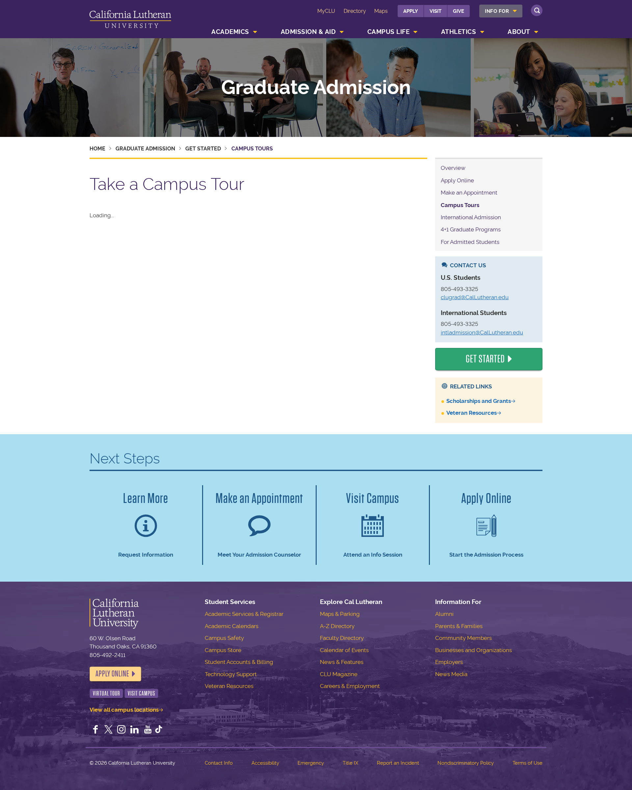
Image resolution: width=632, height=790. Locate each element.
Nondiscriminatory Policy (465, 763)
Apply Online (457, 180)
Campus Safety (224, 638)
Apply (410, 11)
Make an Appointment (469, 192)
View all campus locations (124, 709)
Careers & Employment (350, 686)
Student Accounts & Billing (239, 662)
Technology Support (231, 674)
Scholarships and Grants (478, 401)
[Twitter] (109, 730)
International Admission (471, 217)
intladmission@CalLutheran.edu (482, 332)
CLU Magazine (338, 674)
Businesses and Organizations (473, 650)
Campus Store (223, 650)
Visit (435, 11)
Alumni (444, 614)
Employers (449, 662)
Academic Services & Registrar (244, 614)
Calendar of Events (344, 650)
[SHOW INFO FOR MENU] (515, 11)
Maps (381, 11)
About (519, 32)
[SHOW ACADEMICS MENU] (255, 32)
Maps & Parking (340, 614)
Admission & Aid (308, 32)
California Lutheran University (130, 20)
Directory (355, 11)
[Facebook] (95, 730)
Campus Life (388, 32)
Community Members (463, 638)
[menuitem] (500, 11)
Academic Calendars (231, 626)
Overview (453, 168)
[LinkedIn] (135, 730)
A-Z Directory (337, 626)
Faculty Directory (342, 638)
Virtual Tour (106, 693)
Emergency (311, 763)
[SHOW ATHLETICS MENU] (482, 32)
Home (97, 148)
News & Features (341, 662)
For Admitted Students (470, 242)
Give (458, 11)
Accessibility (265, 763)
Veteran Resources (471, 412)
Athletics (458, 32)
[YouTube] (148, 730)
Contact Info (219, 763)
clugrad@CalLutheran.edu (475, 297)
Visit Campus (141, 693)
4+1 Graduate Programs (471, 229)
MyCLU (326, 11)
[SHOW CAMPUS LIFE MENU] (415, 32)
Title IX (350, 763)
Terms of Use (527, 763)
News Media (451, 674)
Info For (497, 11)
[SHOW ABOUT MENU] (536, 32)
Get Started (203, 148)
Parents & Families (459, 626)
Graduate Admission (316, 87)
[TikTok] (159, 730)
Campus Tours (460, 205)
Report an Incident (398, 763)
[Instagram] (121, 730)
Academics (230, 32)
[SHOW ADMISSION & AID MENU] (342, 32)
